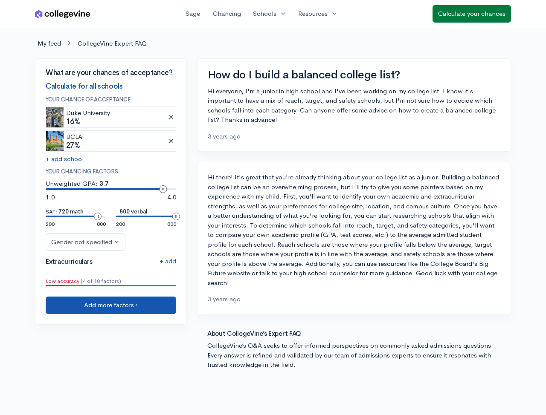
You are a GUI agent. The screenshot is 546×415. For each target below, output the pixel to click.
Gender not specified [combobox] (81, 241)
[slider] (163, 189)
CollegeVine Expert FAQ (112, 43)
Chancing (227, 13)
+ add (168, 260)
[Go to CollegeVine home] (62, 14)
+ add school (65, 159)
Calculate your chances (471, 13)
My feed (49, 43)
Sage (193, 13)
